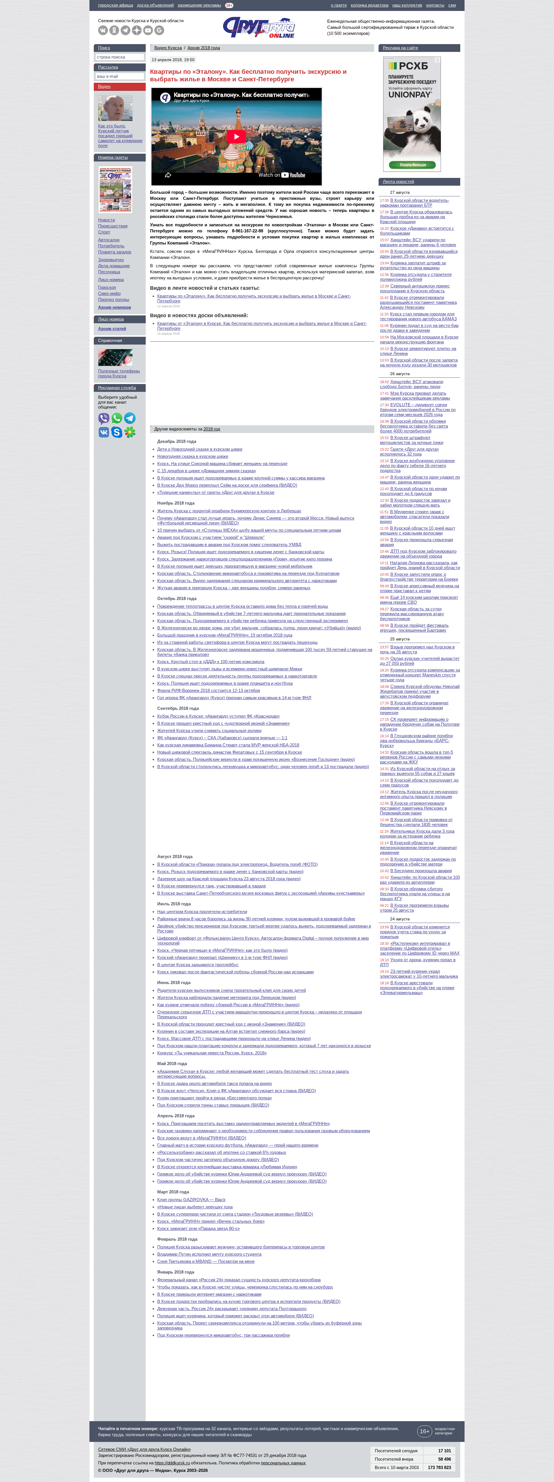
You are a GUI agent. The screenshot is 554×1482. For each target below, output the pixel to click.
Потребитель (111, 245)
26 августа (400, 373)
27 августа (400, 192)
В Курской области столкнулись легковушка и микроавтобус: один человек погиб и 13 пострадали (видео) (263, 766)
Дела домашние (114, 265)
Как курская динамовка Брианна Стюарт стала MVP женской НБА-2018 (228, 744)
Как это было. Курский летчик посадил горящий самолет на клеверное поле (120, 135)
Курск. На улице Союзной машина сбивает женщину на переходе (222, 463)
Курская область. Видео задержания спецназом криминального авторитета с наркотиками (247, 580)
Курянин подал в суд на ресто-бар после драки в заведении (419, 328)
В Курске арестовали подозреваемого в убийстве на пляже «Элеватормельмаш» (417, 987)
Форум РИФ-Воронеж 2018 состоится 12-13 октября (208, 690)
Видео (104, 86)
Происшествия (113, 225)
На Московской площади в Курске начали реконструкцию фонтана (419, 339)
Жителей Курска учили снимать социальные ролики (209, 730)
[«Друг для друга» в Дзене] (137, 30)
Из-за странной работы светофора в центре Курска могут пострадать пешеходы (237, 642)
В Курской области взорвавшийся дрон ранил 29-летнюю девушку (419, 254)
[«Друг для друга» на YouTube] (148, 30)
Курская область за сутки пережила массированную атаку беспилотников (412, 613)
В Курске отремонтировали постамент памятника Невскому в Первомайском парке (413, 808)
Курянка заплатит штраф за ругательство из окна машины (413, 265)
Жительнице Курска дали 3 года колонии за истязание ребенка (417, 833)
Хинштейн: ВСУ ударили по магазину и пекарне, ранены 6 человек (418, 242)
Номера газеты (113, 157)
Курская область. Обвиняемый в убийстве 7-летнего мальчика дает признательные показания (251, 613)
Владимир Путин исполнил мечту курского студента (209, 1254)
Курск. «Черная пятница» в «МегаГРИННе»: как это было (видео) (222, 950)
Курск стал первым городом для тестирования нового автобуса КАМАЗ (418, 316)
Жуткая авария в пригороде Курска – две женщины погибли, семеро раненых (233, 587)
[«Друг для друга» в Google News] (159, 30)
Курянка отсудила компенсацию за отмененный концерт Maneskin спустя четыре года (420, 674)
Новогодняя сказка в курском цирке (192, 456)
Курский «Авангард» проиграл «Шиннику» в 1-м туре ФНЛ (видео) (222, 957)
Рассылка (108, 67)
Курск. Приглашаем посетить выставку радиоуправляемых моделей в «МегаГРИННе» (243, 1123)
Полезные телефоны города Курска (119, 373)
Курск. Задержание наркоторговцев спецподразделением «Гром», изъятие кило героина (244, 558)
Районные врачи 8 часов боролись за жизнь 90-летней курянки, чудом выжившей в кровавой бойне (256, 918)
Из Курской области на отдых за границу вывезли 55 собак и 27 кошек (417, 771)
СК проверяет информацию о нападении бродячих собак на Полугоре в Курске (420, 724)
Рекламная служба (117, 387)
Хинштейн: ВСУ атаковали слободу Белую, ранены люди (411, 384)
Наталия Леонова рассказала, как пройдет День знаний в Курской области (420, 565)
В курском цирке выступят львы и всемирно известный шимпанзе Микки (229, 668)
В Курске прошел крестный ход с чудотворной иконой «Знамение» (223, 723)
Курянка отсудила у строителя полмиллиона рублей (416, 277)
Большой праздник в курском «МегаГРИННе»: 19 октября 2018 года (224, 635)
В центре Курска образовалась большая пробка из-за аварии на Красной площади (416, 216)
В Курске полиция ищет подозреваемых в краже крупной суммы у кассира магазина (241, 477)
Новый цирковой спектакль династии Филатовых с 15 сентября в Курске (229, 752)
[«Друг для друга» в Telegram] (125, 30)
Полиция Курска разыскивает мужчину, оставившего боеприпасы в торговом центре (241, 1246)
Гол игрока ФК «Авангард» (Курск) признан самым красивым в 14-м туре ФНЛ (234, 697)
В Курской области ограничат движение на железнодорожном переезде (414, 707)
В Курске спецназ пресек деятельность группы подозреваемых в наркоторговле (237, 676)
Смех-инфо (109, 293)
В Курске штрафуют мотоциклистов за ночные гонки (411, 440)
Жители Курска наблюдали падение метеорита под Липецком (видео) (226, 997)
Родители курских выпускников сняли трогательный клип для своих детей (231, 990)
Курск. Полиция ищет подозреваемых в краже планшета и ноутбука (225, 683)
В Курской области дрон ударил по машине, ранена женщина (420, 479)
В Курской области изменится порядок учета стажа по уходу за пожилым (415, 931)
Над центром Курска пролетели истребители (202, 911)
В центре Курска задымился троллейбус (198, 964)
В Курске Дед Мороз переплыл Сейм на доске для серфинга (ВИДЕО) (227, 485)
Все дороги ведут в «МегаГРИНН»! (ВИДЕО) (201, 1137)
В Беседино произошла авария (421, 870)
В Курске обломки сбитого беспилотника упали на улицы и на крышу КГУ (415, 893)
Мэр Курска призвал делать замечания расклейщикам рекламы (415, 395)
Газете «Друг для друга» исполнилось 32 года (409, 451)
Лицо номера (111, 279)
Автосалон (108, 239)
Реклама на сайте (400, 47)
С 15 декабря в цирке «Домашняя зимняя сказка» (206, 470)
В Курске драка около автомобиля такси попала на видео (214, 1083)
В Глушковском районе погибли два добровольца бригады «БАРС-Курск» (416, 740)
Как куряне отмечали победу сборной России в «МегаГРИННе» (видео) (228, 1004)
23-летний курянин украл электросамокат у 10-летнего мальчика (419, 974)
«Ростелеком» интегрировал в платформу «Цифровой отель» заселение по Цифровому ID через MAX (420, 948)
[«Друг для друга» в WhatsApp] (117, 418)
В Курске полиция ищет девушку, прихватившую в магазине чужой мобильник (234, 566)
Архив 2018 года (204, 47)
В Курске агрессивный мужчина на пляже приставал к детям (419, 588)
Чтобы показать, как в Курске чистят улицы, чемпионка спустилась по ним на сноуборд (245, 1286)
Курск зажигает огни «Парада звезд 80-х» (198, 1228)
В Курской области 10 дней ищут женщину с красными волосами (417, 530)
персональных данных (283, 1462)
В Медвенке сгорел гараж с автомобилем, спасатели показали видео (414, 516)
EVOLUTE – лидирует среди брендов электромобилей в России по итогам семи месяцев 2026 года (418, 409)
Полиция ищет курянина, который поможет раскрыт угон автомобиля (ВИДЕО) (235, 1315)
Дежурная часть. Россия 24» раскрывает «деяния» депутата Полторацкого (231, 1308)
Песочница (109, 271)
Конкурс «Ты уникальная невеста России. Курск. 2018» (212, 1052)
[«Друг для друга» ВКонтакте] (103, 30)
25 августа (400, 639)
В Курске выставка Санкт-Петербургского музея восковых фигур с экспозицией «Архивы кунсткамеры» (261, 893)
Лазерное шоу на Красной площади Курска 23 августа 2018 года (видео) (229, 878)
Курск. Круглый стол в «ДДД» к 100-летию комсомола (210, 661)
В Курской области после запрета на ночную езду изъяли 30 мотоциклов (419, 362)
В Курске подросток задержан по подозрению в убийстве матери (418, 861)
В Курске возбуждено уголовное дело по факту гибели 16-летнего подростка (417, 465)
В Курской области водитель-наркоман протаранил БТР (414, 203)
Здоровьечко (111, 259)
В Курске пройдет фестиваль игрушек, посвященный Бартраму (414, 628)
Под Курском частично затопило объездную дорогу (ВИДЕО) (218, 1159)
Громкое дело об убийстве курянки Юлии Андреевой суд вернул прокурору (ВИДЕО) (242, 1173)
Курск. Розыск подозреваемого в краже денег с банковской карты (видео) (230, 871)
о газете (339, 5)
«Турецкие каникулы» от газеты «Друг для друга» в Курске (215, 492)
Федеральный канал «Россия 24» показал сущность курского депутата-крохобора (239, 1279)
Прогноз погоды (113, 299)
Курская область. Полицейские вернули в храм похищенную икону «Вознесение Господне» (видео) (256, 759)
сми (452, 5)
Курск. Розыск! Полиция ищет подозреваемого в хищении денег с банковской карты (240, 551)
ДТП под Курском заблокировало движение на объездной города (418, 553)
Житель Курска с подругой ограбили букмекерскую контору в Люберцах (229, 510)
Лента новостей (398, 181)
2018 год (211, 428)
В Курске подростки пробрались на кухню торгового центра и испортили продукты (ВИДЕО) (248, 1301)
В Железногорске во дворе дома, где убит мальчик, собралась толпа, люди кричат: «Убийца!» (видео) (259, 627)
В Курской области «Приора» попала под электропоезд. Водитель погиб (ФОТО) (237, 864)
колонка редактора (369, 5)
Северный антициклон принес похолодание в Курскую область (415, 288)
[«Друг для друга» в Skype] (117, 432)
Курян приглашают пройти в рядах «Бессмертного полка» (214, 1097)
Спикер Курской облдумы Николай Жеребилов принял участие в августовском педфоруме (420, 691)
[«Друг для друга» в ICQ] (130, 432)
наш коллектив (407, 5)
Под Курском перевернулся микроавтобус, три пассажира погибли (223, 1335)
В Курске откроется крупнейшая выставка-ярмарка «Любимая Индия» (227, 1166)
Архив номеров (114, 307)
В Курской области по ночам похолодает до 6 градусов (413, 491)
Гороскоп (107, 287)
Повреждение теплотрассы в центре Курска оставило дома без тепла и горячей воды (242, 606)
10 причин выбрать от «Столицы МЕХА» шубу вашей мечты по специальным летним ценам (249, 530)
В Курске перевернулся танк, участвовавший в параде (211, 885)
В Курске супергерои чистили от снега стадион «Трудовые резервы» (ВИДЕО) (235, 1214)
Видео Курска (168, 47)
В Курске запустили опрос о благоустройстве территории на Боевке (419, 577)
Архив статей (112, 328)
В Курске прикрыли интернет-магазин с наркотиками (209, 1294)
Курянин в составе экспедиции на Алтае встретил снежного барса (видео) (231, 1031)
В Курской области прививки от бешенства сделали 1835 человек (416, 822)
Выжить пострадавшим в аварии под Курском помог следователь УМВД (229, 544)
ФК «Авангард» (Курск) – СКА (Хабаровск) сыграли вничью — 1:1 (222, 737)
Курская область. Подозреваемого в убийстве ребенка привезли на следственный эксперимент (252, 620)
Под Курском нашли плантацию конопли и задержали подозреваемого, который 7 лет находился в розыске (264, 1045)
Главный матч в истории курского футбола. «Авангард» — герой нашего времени (237, 1145)
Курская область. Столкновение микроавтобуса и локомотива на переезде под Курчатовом (248, 573)
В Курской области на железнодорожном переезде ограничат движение (418, 847)
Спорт (104, 232)
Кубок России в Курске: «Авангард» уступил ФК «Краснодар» (218, 716)
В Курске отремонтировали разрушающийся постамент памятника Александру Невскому (418, 302)
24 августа (400, 919)
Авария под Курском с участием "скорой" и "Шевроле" (211, 537)
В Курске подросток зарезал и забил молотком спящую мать (415, 502)
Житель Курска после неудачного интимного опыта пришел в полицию (419, 794)
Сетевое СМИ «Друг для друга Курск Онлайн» (144, 1449)
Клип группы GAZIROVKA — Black (191, 1199)
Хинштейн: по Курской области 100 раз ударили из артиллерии (420, 880)
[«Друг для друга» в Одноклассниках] (114, 30)
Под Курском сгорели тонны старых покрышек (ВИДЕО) (213, 1105)
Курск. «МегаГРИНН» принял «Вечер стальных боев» (211, 1221)
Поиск (104, 47)
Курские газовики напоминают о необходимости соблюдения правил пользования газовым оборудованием (263, 1130)
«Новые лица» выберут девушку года (195, 1206)
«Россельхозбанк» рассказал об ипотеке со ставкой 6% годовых (221, 1152)
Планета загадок (114, 251)
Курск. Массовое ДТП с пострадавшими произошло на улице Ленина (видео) (234, 1038)
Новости (106, 219)
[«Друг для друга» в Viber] (104, 418)
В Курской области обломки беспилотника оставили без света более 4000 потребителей (414, 426)
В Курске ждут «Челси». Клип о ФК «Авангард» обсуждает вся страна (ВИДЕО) (236, 1090)
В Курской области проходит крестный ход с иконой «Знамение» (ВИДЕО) (231, 1024)
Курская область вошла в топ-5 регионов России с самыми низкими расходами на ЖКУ (416, 757)
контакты (435, 5)
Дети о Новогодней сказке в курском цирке (199, 449)
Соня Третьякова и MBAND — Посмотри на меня (205, 1261)
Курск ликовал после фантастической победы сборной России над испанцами (235, 971)
